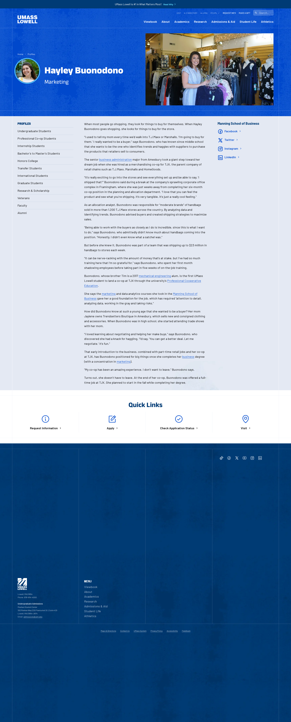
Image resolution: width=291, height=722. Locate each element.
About (165, 21)
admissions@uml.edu (33, 616)
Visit (178, 13)
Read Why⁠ (168, 4)
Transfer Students (30, 168)
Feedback (186, 631)
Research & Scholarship (33, 190)
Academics (181, 21)
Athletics (267, 21)
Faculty (22, 205)
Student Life (248, 21)
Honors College (28, 161)
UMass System (140, 631)
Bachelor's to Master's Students (39, 153)
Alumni (203, 13)
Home (20, 54)
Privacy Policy (157, 631)
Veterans (24, 198)
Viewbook (150, 21)
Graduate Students (30, 183)
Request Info (229, 13)
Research (200, 21)
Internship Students (31, 146)
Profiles (31, 54)
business (188, 356)
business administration (115, 159)
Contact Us (125, 631)
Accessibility (172, 631)
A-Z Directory (190, 13)
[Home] (27, 19)
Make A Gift (244, 13)
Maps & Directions (108, 631)
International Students (33, 175)
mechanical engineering (155, 276)
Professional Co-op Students (37, 138)
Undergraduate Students (34, 131)
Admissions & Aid (223, 21)
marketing (109, 293)
